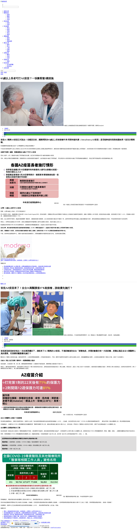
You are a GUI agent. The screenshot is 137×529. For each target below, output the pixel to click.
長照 (8, 17)
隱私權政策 (4, 524)
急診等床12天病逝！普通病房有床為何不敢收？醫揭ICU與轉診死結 (23, 271)
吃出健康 (6, 26)
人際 (8, 47)
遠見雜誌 (3, 522)
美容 (8, 56)
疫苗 (5, 72)
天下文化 (9, 522)
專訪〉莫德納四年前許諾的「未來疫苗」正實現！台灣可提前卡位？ (23, 511)
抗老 (8, 57)
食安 (8, 32)
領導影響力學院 (45, 522)
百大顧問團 (10, 64)
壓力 (8, 46)
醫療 (8, 16)
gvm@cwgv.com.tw (56, 527)
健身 (8, 37)
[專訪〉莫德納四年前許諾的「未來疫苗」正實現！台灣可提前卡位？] (68, 247)
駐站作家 (6, 62)
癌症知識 (6, 21)
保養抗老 (6, 52)
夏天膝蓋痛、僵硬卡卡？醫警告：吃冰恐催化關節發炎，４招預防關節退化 (25, 273)
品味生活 (6, 59)
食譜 (8, 34)
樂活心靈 (6, 42)
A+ (4, 136)
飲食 (8, 29)
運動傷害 (9, 41)
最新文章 (6, 11)
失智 (8, 19)
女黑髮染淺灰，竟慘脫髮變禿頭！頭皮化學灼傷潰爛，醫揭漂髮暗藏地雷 (24, 269)
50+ (39, 522)
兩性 (8, 44)
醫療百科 (6, 12)
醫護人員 (3, 283)
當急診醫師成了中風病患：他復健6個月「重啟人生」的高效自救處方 (23, 518)
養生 (8, 27)
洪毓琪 (6, 128)
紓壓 (8, 49)
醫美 (8, 54)
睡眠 (8, 51)
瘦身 (8, 39)
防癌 (8, 22)
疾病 (8, 14)
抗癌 (8, 24)
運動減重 (6, 36)
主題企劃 (6, 67)
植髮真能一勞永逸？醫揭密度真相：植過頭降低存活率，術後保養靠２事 (24, 268)
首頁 (2, 72)
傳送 (5, 134)
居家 (8, 61)
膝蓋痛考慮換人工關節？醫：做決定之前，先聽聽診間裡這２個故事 (23, 516)
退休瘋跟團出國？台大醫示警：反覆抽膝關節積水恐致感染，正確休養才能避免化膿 (27, 266)
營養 (8, 31)
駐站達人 (9, 66)
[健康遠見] (4, 1)
